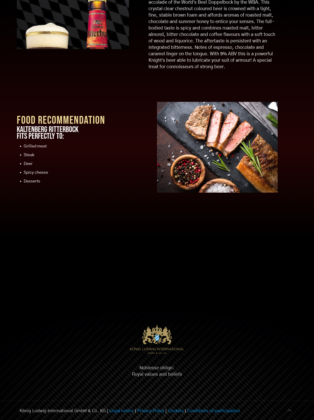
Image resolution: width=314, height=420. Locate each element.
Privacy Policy (150, 411)
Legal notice (121, 411)
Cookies (176, 411)
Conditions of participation (213, 411)
